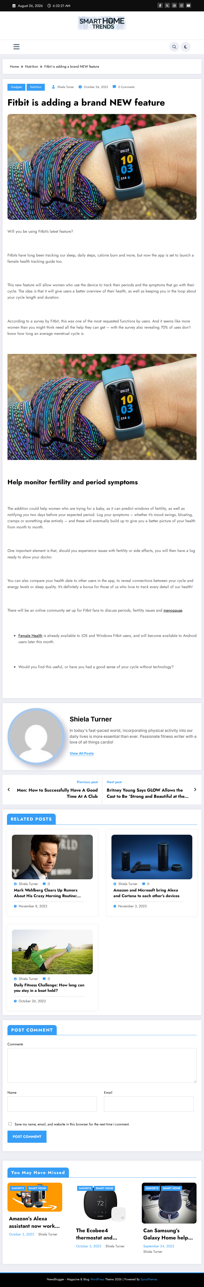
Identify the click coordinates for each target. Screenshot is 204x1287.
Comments (15, 1044)
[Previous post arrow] (8, 789)
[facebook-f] (160, 5)
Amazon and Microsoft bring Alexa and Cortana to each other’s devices (146, 892)
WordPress (97, 1279)
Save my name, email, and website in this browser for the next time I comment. (72, 1124)
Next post (114, 782)
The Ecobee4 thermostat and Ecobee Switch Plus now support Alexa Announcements (27, 1234)
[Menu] (16, 47)
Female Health (30, 635)
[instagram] (181, 5)
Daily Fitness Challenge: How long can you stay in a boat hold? (49, 987)
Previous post (87, 782)
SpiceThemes (149, 1279)
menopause (172, 610)
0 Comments (126, 87)
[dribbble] (174, 5)
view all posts (82, 753)
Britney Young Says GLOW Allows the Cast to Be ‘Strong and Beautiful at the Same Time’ (146, 793)
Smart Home (32, 1188)
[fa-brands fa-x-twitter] (167, 5)
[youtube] (188, 5)
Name (11, 1092)
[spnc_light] (186, 47)
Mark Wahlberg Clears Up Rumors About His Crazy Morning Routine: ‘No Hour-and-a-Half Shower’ (45, 893)
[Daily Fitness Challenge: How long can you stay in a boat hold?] (52, 951)
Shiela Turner (65, 87)
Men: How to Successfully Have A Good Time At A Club (57, 793)
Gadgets (16, 87)
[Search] (174, 47)
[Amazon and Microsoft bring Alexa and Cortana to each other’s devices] (151, 856)
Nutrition (35, 87)
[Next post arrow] (195, 789)
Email (108, 1092)
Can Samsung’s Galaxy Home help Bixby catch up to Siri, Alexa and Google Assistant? (93, 1234)
